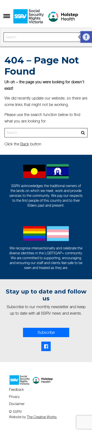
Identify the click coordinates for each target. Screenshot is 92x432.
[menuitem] (18, 389)
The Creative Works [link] (42, 417)
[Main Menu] (6, 16)
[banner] (46, 25)
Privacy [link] (14, 397)
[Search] (83, 132)
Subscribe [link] (46, 332)
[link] (86, 37)
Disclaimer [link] (17, 404)
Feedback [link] (16, 389)
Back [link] (24, 144)
